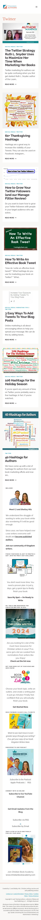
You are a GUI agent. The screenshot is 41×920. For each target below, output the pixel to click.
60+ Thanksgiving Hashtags (17, 137)
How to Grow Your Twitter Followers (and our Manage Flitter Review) (18, 193)
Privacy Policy (29, 894)
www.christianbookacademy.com (20, 875)
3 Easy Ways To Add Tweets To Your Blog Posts (19, 316)
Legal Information (18, 894)
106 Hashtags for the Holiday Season (20, 382)
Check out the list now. (20, 661)
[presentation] (20, 33)
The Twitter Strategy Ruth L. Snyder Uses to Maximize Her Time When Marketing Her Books (20, 58)
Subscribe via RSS (21, 820)
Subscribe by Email (20, 826)
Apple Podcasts (17, 782)
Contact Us (9, 894)
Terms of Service (33, 896)
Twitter (20, 46)
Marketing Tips (22, 307)
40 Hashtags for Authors (16, 459)
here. (28, 742)
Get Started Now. (20, 707)
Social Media (10, 46)
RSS (29, 782)
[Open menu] (36, 6)
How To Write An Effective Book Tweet (20, 261)
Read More (10, 84)
